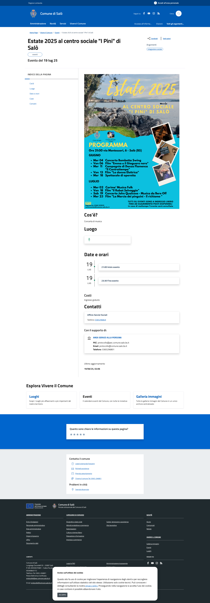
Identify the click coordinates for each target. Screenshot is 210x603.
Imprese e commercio (74, 539)
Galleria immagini (153, 544)
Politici (28, 532)
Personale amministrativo (35, 525)
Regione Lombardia (35, 3)
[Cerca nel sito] (179, 13)
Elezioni (159, 23)
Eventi (57, 32)
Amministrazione (33, 515)
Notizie (149, 529)
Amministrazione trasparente (117, 563)
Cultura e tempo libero (74, 532)
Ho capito (62, 595)
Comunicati (151, 525)
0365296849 (100, 319)
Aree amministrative (33, 529)
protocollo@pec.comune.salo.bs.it (38, 578)
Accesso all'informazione (144, 23)
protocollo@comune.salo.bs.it (41, 583)
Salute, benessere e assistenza (117, 521)
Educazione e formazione (75, 536)
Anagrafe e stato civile (74, 521)
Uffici (28, 539)
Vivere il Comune (46, 32)
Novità (149, 515)
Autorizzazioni (71, 529)
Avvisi (149, 521)
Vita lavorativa (111, 525)
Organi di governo (32, 536)
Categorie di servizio (75, 515)
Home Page (34, 32)
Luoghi (149, 551)
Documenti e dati (32, 543)
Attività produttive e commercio (77, 525)
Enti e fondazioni (32, 521)
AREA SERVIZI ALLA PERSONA (107, 337)
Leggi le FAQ (70, 563)
